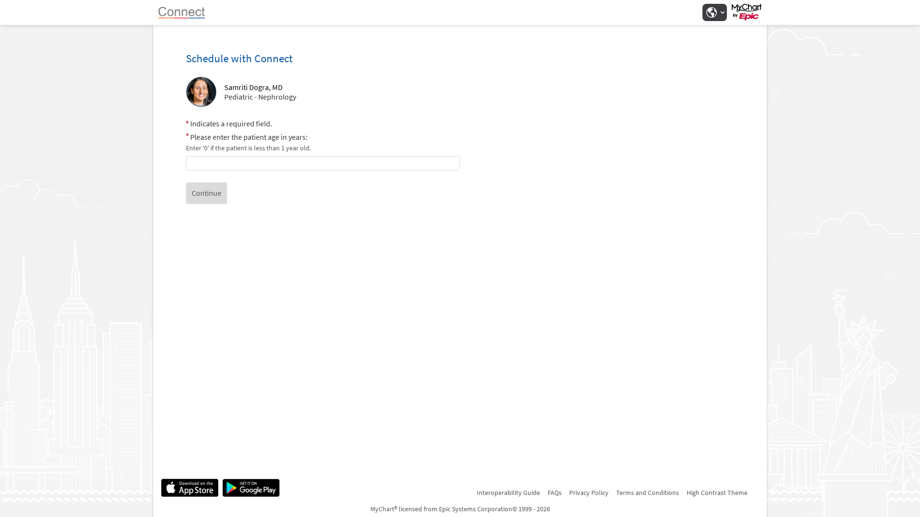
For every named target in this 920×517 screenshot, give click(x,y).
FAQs (555, 492)
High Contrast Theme (717, 492)
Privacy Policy (589, 492)
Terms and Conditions (647, 492)
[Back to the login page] (186, 12)
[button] (714, 12)
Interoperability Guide (508, 492)
